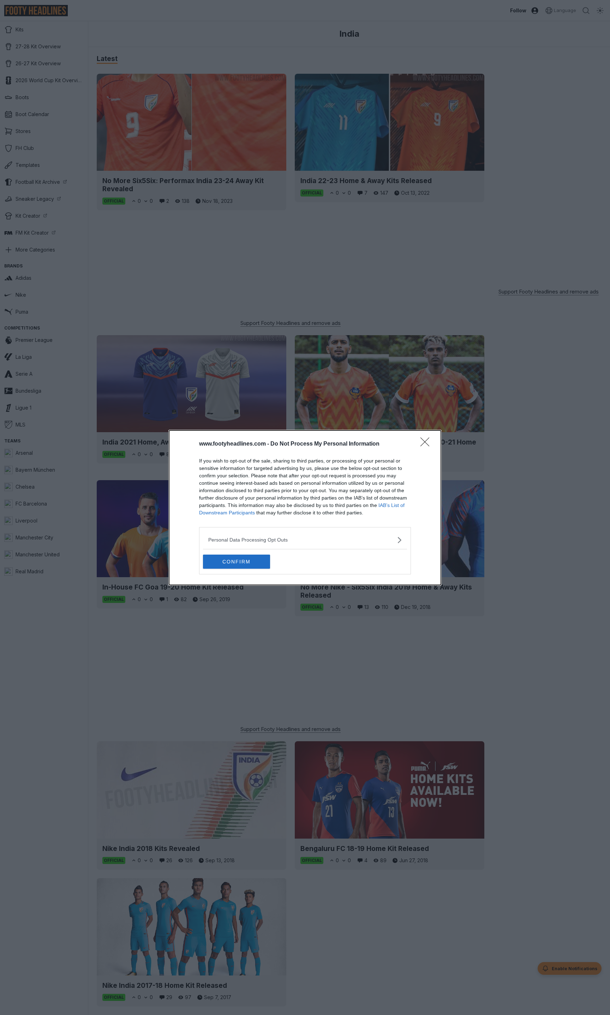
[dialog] (305, 507)
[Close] (427, 444)
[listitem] (305, 540)
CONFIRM (236, 561)
